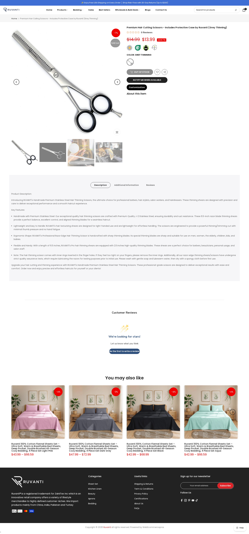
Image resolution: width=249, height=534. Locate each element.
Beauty (91, 493)
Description (100, 184)
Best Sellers (104, 10)
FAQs (136, 508)
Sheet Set (93, 483)
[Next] (117, 82)
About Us (138, 503)
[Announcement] (124, 2)
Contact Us (161, 10)
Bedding (77, 10)
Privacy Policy (141, 493)
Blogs (147, 10)
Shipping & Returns (143, 483)
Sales (91, 10)
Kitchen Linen (95, 488)
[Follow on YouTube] (193, 500)
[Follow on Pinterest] (189, 500)
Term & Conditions (143, 488)
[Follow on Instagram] (185, 500)
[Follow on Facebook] (181, 500)
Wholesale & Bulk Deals (126, 10)
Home (49, 10)
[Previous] (16, 82)
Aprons (91, 498)
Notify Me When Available (147, 80)
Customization (137, 87)
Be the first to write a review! (125, 351)
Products (61, 10)
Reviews (150, 184)
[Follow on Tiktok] (196, 500)
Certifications (141, 498)
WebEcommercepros (153, 527)
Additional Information (126, 184)
